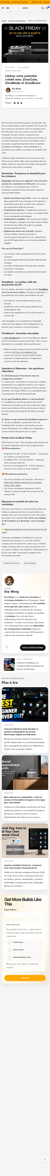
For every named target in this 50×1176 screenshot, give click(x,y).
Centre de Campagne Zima (17, 20)
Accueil (4, 20)
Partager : (8, 103)
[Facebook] (14, 103)
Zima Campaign (29, 563)
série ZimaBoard (11, 338)
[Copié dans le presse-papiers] (21, 103)
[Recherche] (43, 7)
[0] (46, 7)
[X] (18, 103)
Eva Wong (25, 67)
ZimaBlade (43, 289)
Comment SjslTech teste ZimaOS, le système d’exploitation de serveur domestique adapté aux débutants (21, 732)
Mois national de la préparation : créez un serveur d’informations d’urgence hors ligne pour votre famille (24, 800)
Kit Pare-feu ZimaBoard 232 (24, 352)
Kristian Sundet (16, 70)
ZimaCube (6, 181)
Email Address (11, 910)
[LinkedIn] (6, 647)
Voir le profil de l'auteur (32, 648)
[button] (8, 8)
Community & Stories (11, 563)
